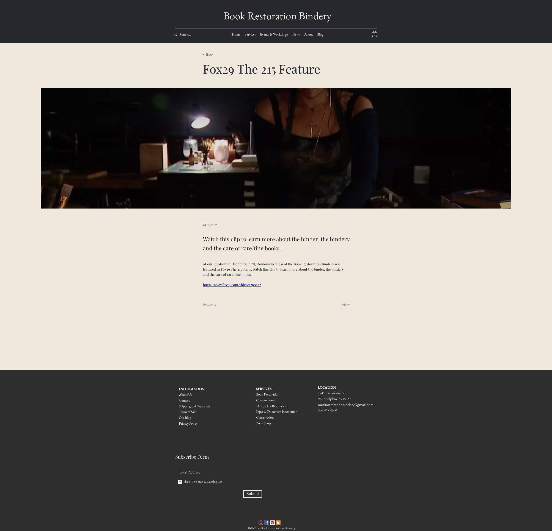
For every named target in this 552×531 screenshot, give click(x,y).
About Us (185, 394)
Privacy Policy (188, 423)
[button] (374, 34)
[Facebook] (266, 522)
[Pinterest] (272, 522)
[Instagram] (261, 522)
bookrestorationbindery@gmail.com (345, 405)
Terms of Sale (187, 412)
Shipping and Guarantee (194, 406)
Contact (184, 400)
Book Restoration (268, 394)
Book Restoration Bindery (277, 16)
